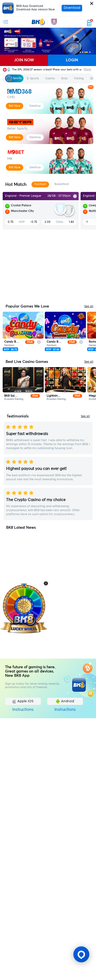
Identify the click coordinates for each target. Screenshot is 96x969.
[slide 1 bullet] (80, 52)
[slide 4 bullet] (89, 52)
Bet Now (14, 105)
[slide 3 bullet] (86, 52)
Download (72, 8)
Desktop (35, 105)
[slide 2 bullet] (82, 52)
